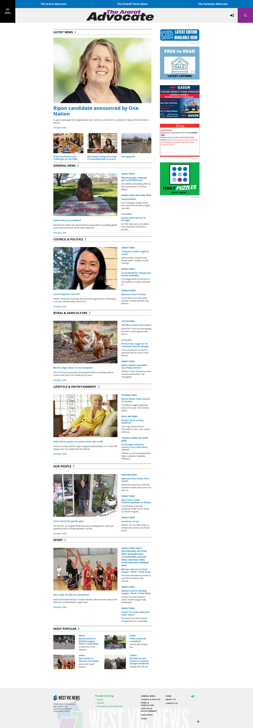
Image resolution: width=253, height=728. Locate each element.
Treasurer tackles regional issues (135, 252)
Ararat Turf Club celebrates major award (135, 613)
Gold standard (128, 199)
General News (64, 165)
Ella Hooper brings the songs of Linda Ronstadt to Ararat (102, 157)
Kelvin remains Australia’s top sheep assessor (134, 366)
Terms (67, 711)
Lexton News (128, 321)
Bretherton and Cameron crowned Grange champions (139, 661)
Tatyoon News (129, 557)
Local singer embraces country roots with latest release (134, 447)
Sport (58, 540)
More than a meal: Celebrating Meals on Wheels (136, 501)
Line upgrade (128, 156)
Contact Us (172, 703)
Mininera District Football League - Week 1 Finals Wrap (135, 570)
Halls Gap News (129, 416)
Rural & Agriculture (70, 313)
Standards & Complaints (62, 709)
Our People (62, 466)
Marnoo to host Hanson (133, 294)
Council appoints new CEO (66, 293)
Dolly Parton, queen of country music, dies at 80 (77, 441)
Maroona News (129, 474)
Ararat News (128, 174)
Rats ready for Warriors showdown (71, 594)
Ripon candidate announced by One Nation (95, 111)
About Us (171, 699)
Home (168, 696)
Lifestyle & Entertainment (74, 386)
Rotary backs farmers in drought (133, 219)
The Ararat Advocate (53, 4)
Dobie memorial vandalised (67, 220)
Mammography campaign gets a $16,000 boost (134, 179)
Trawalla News (129, 437)
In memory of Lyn (130, 521)
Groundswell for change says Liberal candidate (136, 274)
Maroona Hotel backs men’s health (135, 479)
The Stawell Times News (132, 4)
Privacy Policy (58, 711)
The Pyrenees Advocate (213, 4)
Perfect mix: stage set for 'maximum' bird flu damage (135, 345)
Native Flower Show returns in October (135, 400)
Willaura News (143, 195)
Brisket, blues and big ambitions (132, 421)
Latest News (63, 32)
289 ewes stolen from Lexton (136, 325)
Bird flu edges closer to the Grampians (73, 367)
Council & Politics (68, 239)
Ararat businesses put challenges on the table (65, 157)
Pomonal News (129, 395)
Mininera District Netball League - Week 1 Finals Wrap (135, 592)
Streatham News (130, 562)
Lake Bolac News (136, 560)
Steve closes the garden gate (68, 521)
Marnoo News (128, 290)
